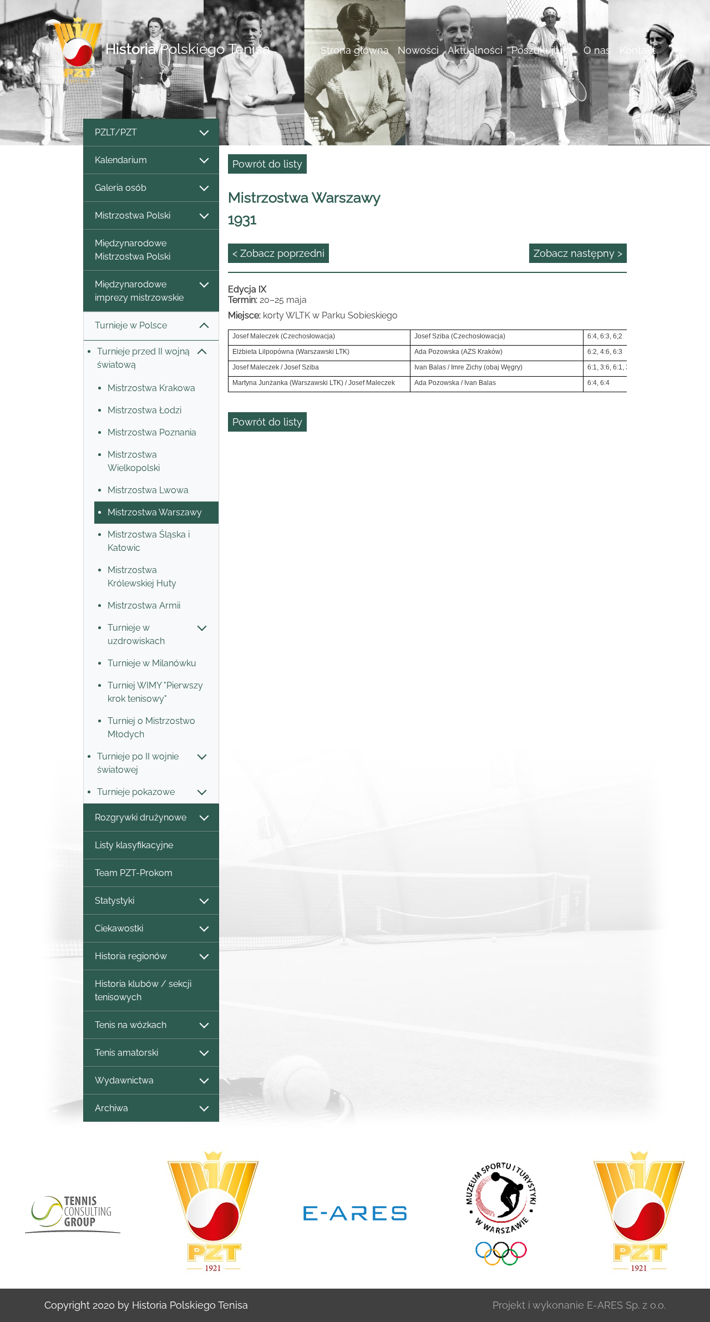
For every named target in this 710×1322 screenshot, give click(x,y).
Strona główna (355, 50)
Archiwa (111, 1108)
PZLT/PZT (116, 132)
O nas (597, 50)
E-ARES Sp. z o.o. (626, 1305)
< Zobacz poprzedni (278, 253)
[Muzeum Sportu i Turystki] (497, 1212)
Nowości (418, 50)
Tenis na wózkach (130, 1025)
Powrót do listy (267, 164)
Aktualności (475, 50)
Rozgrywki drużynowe (140, 817)
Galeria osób (120, 188)
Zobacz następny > (578, 253)
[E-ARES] (355, 1212)
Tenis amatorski (126, 1052)
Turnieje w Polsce (131, 325)
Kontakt (638, 50)
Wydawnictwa (124, 1080)
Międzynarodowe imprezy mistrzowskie (139, 291)
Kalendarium (121, 160)
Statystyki (114, 900)
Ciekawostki (119, 928)
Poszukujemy (543, 50)
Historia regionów (131, 956)
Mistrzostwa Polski (132, 215)
